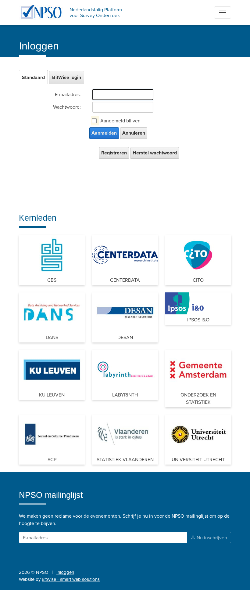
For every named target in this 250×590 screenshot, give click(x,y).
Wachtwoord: (67, 106)
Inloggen (65, 572)
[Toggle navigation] (222, 12)
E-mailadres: (68, 94)
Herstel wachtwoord (155, 152)
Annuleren (133, 132)
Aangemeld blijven (120, 120)
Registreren (114, 152)
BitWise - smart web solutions (71, 579)
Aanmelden (104, 132)
